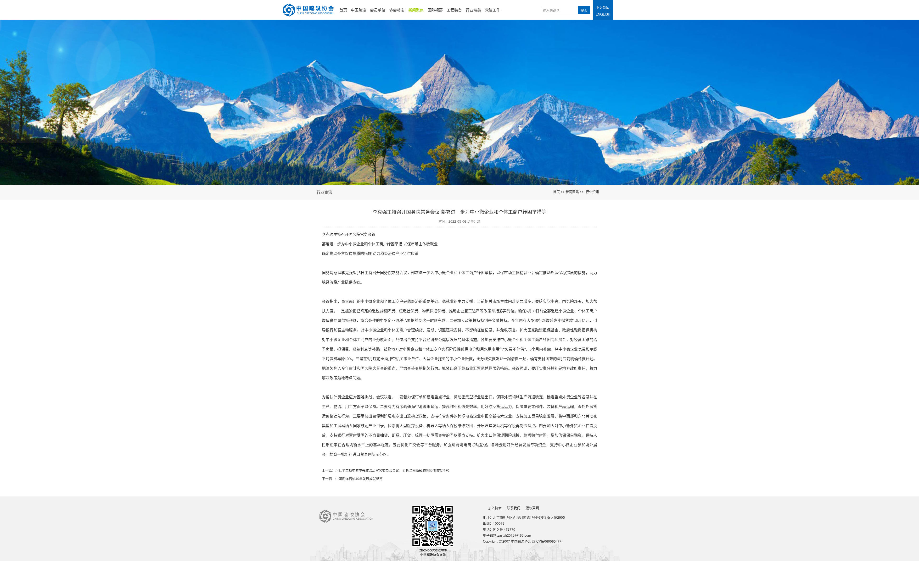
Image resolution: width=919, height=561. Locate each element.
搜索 (584, 10)
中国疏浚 (358, 10)
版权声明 (532, 507)
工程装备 (454, 10)
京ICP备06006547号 (547, 541)
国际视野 (435, 10)
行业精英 (473, 10)
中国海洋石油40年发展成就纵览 (359, 478)
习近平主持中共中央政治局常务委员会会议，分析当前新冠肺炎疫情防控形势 (392, 470)
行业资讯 (592, 191)
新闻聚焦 (416, 10)
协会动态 (396, 10)
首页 (343, 10)
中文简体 (602, 7)
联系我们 (513, 507)
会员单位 (377, 10)
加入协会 (495, 507)
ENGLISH (603, 14)
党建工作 (492, 10)
